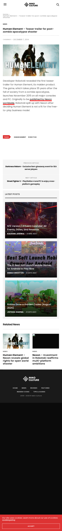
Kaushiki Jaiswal (16, 233)
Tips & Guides (39, 392)
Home (5, 14)
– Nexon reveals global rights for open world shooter (16, 359)
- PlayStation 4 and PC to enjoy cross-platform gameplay (31, 182)
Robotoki (32, 137)
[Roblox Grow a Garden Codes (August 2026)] (31, 298)
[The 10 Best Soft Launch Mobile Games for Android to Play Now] (31, 259)
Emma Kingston (15, 273)
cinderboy (7, 39)
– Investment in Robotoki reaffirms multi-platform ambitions (45, 359)
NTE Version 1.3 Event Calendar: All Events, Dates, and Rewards (26, 227)
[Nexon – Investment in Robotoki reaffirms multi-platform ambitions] (45, 341)
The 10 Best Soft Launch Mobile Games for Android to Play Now (29, 267)
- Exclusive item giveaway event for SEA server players (31, 168)
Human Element (20, 137)
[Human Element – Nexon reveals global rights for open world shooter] (16, 341)
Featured (45, 388)
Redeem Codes (23, 392)
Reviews (33, 388)
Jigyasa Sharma (15, 312)
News (5, 24)
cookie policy (8, 520)
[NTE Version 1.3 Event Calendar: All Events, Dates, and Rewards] (31, 220)
